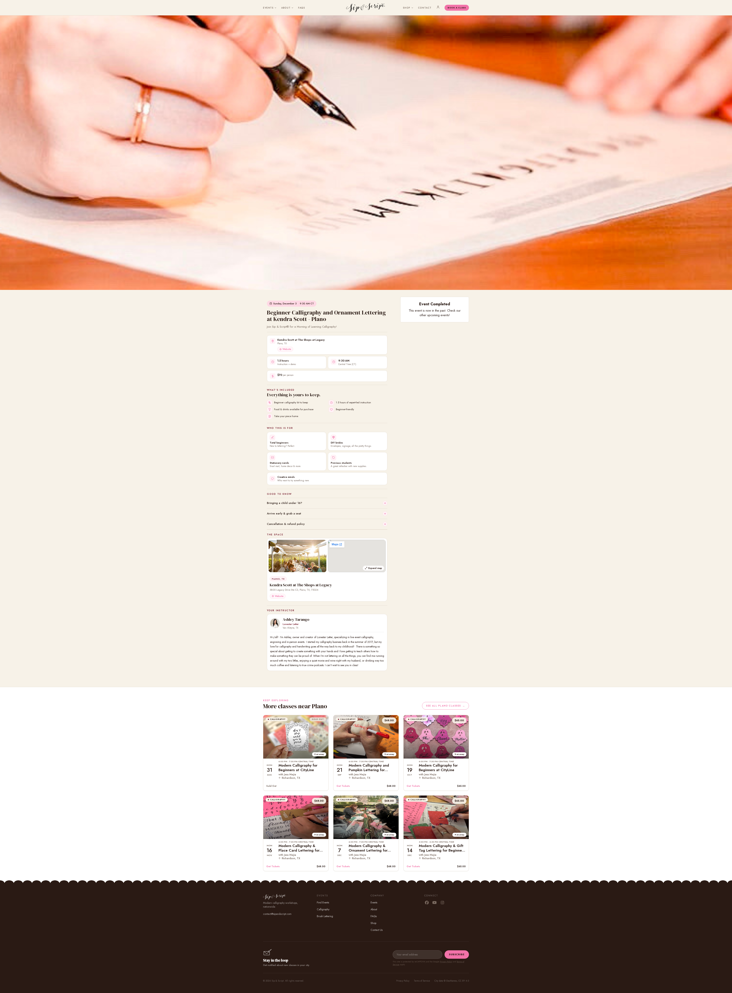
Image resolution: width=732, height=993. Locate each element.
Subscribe (457, 954)
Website (287, 349)
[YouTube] (434, 903)
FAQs (301, 8)
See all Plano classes (445, 705)
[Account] (438, 7)
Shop (406, 8)
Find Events (323, 902)
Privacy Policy (446, 961)
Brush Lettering (325, 916)
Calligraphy (323, 909)
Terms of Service (422, 980)
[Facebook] (426, 903)
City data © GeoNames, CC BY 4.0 (451, 980)
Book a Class (457, 7)
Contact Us (377, 930)
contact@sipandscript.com (277, 914)
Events (268, 8)
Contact (425, 8)
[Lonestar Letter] (275, 623)
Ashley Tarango (296, 619)
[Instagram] (442, 903)
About (286, 8)
